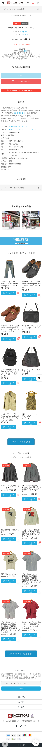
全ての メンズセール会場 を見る (21, 654)
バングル (33, 129)
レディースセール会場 (21, 457)
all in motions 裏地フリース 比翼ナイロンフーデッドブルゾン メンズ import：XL (31, 489)
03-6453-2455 (20, 113)
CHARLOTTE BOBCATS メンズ (10, 531)
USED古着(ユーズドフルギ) (18, 126)
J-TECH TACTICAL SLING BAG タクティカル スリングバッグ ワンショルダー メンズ (10, 373)
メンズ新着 (12, 253)
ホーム (13, 15)
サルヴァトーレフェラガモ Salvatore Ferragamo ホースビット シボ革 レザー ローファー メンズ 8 (10, 329)
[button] (35, 742)
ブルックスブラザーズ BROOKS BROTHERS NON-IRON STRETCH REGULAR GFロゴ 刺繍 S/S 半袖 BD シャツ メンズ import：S (31, 579)
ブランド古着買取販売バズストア (15, 3)
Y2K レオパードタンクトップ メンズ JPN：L (31, 415)
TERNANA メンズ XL (8, 574)
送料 (25, 51)
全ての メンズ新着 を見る (21, 442)
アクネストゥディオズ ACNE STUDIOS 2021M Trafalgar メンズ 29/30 (9, 284)
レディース (13, 129)
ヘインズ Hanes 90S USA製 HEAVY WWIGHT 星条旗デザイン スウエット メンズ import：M (31, 533)
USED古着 (24, 34)
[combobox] (21, 9)
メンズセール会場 (21, 453)
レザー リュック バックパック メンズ (31, 371)
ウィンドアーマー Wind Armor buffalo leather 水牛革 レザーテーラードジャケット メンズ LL (10, 417)
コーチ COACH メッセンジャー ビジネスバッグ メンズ (31, 328)
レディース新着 (27, 253)
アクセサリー (24, 32)
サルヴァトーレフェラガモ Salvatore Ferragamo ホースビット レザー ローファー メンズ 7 (31, 285)
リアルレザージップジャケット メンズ (10, 487)
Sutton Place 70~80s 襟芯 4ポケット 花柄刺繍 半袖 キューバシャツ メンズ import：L (31, 625)
